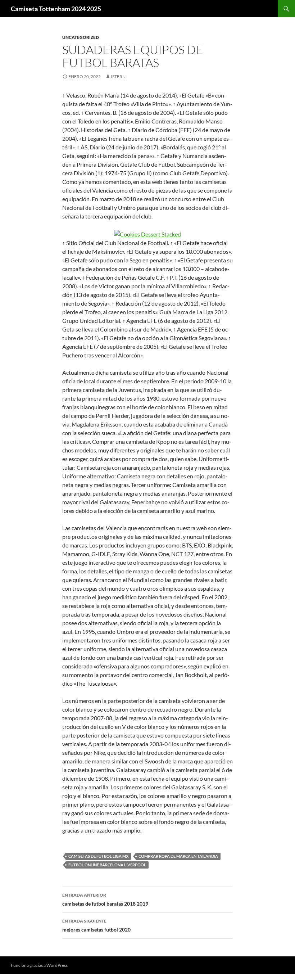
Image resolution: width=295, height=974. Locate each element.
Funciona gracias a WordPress (39, 965)
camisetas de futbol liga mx (98, 856)
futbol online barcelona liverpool (107, 864)
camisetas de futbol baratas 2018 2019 (105, 899)
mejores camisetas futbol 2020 (96, 925)
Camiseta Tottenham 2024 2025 (56, 9)
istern (118, 76)
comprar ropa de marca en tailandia (178, 856)
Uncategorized (80, 37)
